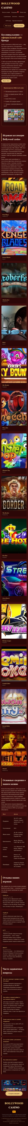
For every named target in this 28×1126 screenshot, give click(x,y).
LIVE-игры (8, 20)
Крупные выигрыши (17, 20)
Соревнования (7, 16)
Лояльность (21, 16)
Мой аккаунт (8, 25)
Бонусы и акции (6, 12)
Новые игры (23, 12)
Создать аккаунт (19, 25)
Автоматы (14, 16)
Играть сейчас (6, 81)
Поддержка (14, 12)
